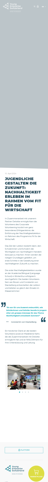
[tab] (19, 392)
